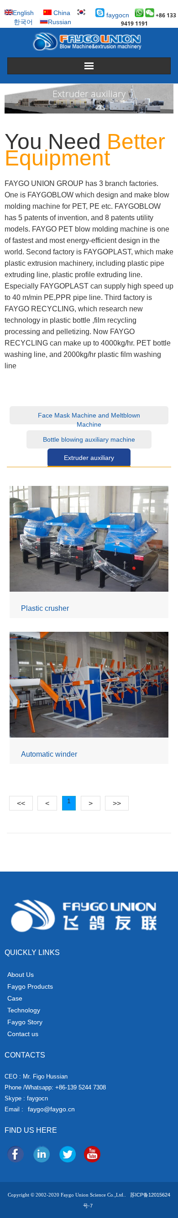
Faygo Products (30, 986)
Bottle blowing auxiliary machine (89, 439)
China (61, 12)
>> (117, 803)
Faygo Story (24, 1022)
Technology (23, 1010)
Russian (59, 22)
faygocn (117, 15)
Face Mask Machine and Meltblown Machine (89, 418)
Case (14, 998)
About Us (20, 974)
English (23, 12)
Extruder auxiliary (89, 457)
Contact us (22, 1033)
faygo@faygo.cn (51, 1109)
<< (21, 803)
